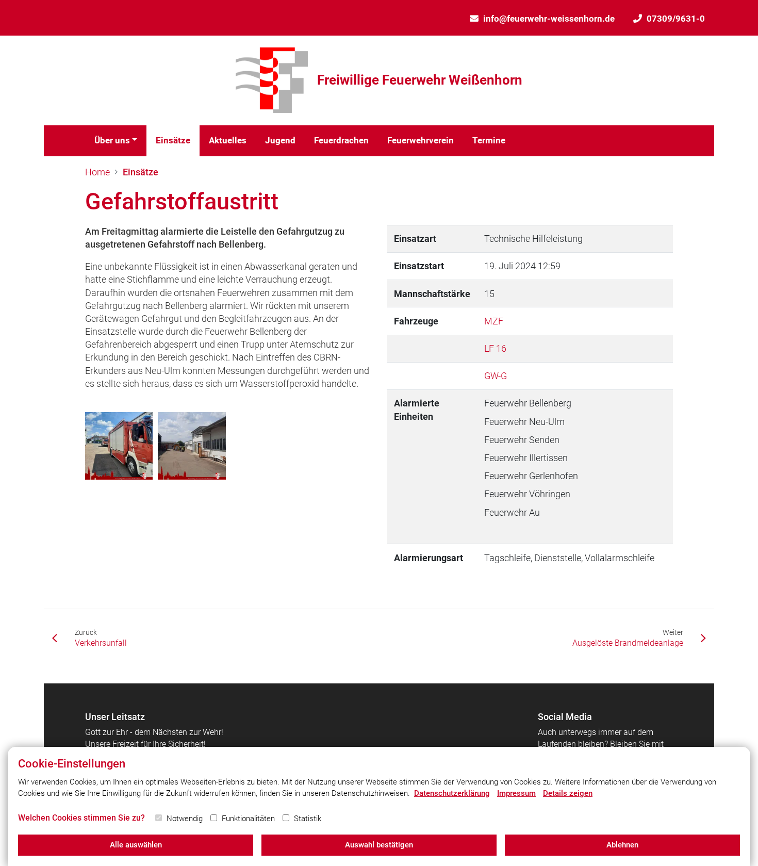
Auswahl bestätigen (379, 844)
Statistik (307, 818)
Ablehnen (622, 844)
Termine (488, 140)
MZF (493, 321)
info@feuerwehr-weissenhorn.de (549, 18)
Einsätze (173, 140)
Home (97, 172)
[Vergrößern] (119, 446)
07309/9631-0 (676, 18)
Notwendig (185, 818)
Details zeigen (567, 793)
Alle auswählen (136, 844)
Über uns (112, 140)
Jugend (280, 140)
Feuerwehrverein (420, 140)
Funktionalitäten (248, 818)
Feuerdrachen (341, 140)
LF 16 (495, 348)
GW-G (495, 375)
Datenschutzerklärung (452, 793)
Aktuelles (227, 140)
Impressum (516, 793)
